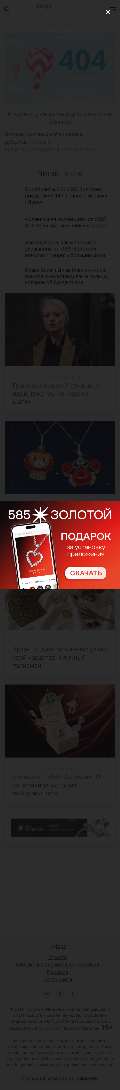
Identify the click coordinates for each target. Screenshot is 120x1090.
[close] (108, 12)
